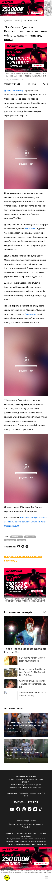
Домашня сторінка (12, 21)
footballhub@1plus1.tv (35, 787)
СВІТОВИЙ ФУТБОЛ (31, 21)
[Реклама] (26, 8)
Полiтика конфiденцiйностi (26, 821)
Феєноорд (10, 540)
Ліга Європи (16, 536)
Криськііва (30, 229)
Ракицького (30, 314)
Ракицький (30, 536)
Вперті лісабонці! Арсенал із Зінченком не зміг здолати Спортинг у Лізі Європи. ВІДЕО (26, 522)
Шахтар (22, 540)
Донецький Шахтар (13, 91)
